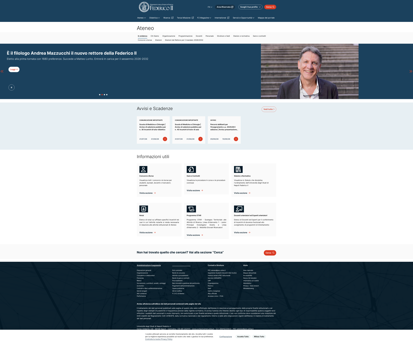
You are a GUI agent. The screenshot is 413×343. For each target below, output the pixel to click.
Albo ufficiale (212, 293)
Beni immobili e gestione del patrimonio (186, 283)
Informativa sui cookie (251, 281)
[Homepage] (156, 7)
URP (209, 281)
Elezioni (158, 40)
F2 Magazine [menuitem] (203, 18)
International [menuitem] (221, 18)
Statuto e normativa (241, 36)
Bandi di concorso (178, 273)
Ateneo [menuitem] (140, 18)
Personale (210, 36)
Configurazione (225, 336)
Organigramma (213, 283)
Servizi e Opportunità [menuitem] (243, 18)
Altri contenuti (141, 293)
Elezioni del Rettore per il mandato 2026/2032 (184, 40)
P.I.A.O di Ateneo (178, 293)
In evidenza (142, 36)
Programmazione (185, 36)
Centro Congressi (214, 291)
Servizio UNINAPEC (215, 278)
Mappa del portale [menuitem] (266, 18)
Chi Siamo (155, 36)
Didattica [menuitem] (153, 18)
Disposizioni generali (144, 270)
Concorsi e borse (145, 40)
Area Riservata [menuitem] (223, 7)
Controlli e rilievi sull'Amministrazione (149, 288)
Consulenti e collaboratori (146, 275)
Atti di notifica (177, 291)
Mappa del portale (249, 273)
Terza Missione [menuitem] (184, 18)
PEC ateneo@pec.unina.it (217, 270)
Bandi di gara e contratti (180, 278)
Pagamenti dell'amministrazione (183, 286)
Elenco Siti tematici (250, 278)
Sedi (209, 288)
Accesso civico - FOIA (215, 296)
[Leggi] (13, 74)
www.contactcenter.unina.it (203, 329)
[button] (100, 94)
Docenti (199, 36)
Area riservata (248, 270)
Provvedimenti (177, 281)
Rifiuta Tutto (259, 336)
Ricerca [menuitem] (167, 18)
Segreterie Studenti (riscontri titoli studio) (222, 273)
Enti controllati (177, 270)
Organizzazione (168, 36)
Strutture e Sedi (223, 36)
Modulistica (247, 283)
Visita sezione (146, 193)
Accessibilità (247, 275)
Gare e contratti (259, 36)
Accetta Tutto (243, 336)
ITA (209, 7)
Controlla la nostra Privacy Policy (158, 339)
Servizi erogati (142, 291)
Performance (141, 296)
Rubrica (210, 286)
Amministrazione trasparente (149, 265)
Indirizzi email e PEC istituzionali (219, 275)
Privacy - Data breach (251, 286)
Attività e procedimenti (180, 275)
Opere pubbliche (178, 288)
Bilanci (139, 281)
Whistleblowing (248, 288)
